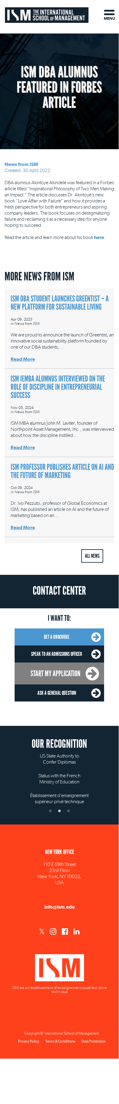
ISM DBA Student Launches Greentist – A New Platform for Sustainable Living (60, 303)
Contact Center (59, 591)
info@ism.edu (59, 907)
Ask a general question (56, 693)
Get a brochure (56, 637)
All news (92, 556)
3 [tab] (68, 811)
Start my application (55, 673)
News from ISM (21, 164)
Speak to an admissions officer (56, 654)
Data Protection (93, 1041)
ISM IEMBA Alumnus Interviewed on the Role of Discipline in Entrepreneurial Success (58, 387)
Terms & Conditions (60, 1041)
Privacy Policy (28, 1041)
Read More (23, 359)
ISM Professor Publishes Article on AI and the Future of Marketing (62, 471)
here (99, 237)
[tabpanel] (59, 773)
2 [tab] (59, 811)
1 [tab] (50, 811)
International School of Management (47, 14)
